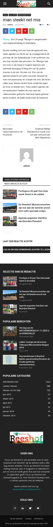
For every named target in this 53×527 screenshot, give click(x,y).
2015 (12, 10)
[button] (49, 4)
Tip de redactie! (16, 518)
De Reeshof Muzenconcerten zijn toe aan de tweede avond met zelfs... (34, 294)
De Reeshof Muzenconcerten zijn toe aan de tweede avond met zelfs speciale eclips (34, 207)
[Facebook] (15, 508)
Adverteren (38, 518)
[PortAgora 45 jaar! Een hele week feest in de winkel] (10, 194)
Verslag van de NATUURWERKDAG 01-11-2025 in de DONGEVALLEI (34, 331)
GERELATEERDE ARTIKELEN (17, 180)
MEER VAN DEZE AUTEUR (16, 184)
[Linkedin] (23, 508)
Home (5, 10)
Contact (28, 518)
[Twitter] (30, 508)
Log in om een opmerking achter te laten (26, 249)
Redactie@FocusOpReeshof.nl (26, 489)
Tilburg (6, 39)
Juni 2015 (20, 10)
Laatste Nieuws (9, 198)
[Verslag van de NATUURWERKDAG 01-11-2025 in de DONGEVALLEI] (10, 331)
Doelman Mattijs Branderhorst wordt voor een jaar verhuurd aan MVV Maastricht (38, 133)
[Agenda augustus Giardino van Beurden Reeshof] (10, 221)
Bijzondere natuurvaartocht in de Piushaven (13, 132)
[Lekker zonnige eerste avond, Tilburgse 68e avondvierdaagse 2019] (10, 345)
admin (10, 25)
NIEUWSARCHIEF (24, 15)
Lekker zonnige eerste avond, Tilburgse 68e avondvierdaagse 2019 (34, 345)
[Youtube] (38, 508)
